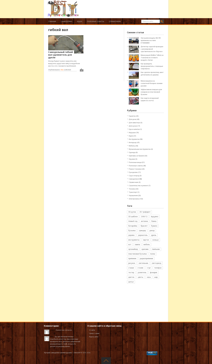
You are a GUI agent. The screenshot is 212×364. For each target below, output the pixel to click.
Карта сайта (93, 337)
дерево (131, 235)
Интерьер (132, 142)
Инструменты (134, 139)
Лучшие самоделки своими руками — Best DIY (62, 352)
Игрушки (132, 132)
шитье (131, 282)
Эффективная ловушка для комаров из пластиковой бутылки (151, 91)
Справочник (115, 21)
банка (153, 221)
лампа (137, 244)
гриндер (142, 230)
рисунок (131, 263)
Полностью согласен (64, 330)
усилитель (142, 272)
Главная (52, 21)
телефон (157, 268)
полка (152, 254)
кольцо (155, 240)
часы (149, 277)
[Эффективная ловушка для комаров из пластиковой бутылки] (134, 92)
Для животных (134, 122)
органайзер (133, 249)
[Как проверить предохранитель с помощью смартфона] (134, 66)
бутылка (131, 230)
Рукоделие (133, 172)
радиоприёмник (146, 258)
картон (146, 240)
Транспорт (133, 192)
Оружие (132, 159)
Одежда (132, 152)
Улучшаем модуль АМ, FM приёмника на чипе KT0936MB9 (151, 40)
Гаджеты (132, 116)
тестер (131, 272)
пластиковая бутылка (137, 254)
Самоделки (66, 21)
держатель (143, 235)
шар (156, 277)
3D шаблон (133, 216)
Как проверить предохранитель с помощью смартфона (152, 66)
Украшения (133, 195)
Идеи (79, 21)
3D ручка (132, 212)
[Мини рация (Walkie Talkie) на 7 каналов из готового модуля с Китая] (134, 58)
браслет (144, 226)
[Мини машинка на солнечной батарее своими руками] (134, 83)
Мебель (132, 146)
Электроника (134, 199)
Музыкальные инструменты (139, 149)
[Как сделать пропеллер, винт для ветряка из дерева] (134, 75)
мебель (147, 244)
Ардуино (154, 216)
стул (149, 268)
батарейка (132, 226)
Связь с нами (94, 333)
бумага (154, 226)
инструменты (133, 240)
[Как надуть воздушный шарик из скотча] (134, 101)
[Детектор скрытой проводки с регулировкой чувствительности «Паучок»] (134, 49)
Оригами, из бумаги (136, 156)
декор (152, 230)
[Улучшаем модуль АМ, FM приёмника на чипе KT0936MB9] (134, 40)
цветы (140, 277)
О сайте (92, 330)
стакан (131, 268)
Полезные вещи (135, 162)
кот (129, 244)
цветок (131, 277)
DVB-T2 (144, 216)
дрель (153, 235)
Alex (62, 70)
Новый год (132, 221)
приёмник (132, 258)
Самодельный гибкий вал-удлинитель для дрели (60, 55)
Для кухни (133, 126)
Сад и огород (134, 175)
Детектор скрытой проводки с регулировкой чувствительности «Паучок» (152, 49)
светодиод (156, 263)
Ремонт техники (135, 169)
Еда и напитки (134, 129)
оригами (144, 249)
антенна (144, 221)
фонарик (153, 272)
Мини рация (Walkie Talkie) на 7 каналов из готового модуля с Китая (152, 57)
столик (140, 268)
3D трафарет (145, 212)
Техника (132, 189)
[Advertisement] (121, 6)
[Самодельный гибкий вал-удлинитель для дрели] (65, 44)
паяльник (156, 249)
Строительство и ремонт (138, 185)
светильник (143, 263)
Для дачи (132, 119)
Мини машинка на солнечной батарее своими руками (151, 83)
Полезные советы (95, 21)
